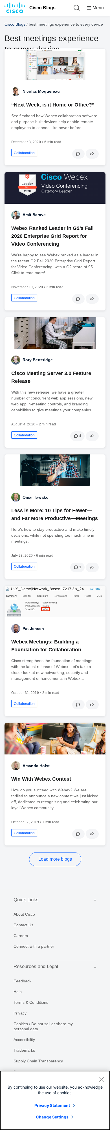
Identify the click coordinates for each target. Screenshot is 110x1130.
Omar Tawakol (36, 497)
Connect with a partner (34, 946)
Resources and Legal (36, 966)
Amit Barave (34, 214)
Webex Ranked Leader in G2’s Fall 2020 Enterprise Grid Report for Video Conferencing (52, 236)
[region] (55, 1100)
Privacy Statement (52, 1105)
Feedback (22, 981)
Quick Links (26, 899)
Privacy (20, 1013)
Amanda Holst (36, 765)
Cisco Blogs (42, 7)
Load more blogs (55, 859)
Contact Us (23, 925)
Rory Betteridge (38, 360)
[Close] (101, 1079)
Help (18, 991)
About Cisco (24, 914)
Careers (21, 935)
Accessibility (24, 1039)
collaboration (24, 153)
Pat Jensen (33, 628)
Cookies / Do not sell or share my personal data (43, 1026)
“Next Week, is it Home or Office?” (52, 105)
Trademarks (24, 1050)
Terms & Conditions (31, 1002)
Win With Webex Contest (41, 779)
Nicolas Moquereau (41, 91)
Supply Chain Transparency (38, 1061)
